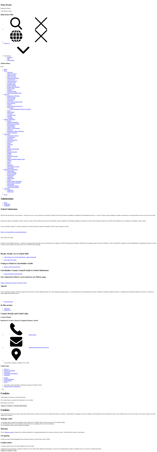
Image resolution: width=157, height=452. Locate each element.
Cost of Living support (13, 187)
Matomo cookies (9, 432)
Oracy (8, 162)
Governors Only (11, 115)
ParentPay (9, 57)
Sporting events (11, 84)
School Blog (10, 168)
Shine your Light (11, 76)
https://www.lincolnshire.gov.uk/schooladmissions (13, 232)
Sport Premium (11, 127)
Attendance (10, 177)
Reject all (3, 405)
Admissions (7, 188)
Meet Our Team (11, 97)
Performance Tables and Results (15, 131)
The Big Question (11, 91)
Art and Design (11, 137)
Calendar (9, 116)
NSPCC (9, 180)
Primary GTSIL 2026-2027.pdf (12, 267)
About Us (6, 94)
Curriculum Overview (13, 135)
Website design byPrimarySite (12, 386)
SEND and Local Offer (13, 124)
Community (10, 118)
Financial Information (12, 122)
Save (15, 450)
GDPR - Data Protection (13, 128)
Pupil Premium (11, 125)
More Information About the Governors (20, 109)
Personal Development (13, 149)
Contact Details (11, 99)
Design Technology (12, 140)
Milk (8, 59)
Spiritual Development (13, 78)
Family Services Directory (14, 183)
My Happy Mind (11, 174)
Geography (10, 141)
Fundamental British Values (14, 93)
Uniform (9, 104)
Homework (10, 165)
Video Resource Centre (13, 166)
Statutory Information (9, 119)
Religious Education (12, 156)
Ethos (5, 71)
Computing (10, 138)
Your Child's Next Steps (10, 260)
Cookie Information (9, 379)
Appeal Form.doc (8, 301)
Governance (10, 107)
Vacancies (9, 113)
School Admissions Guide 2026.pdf (13, 274)
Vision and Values (12, 73)
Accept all (9, 405)
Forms (8, 110)
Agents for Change (12, 81)
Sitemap (6, 377)
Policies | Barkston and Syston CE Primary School (14, 283)
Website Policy (8, 380)
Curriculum (7, 134)
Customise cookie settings (20, 405)
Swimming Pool (11, 82)
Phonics (9, 150)
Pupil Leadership (11, 85)
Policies (9, 121)
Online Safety (10, 178)
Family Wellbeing (11, 172)
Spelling (9, 160)
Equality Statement (12, 132)
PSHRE (9, 153)
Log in (5, 194)
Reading (9, 155)
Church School (11, 79)
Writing (9, 163)
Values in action (11, 75)
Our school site (11, 103)
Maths (8, 146)
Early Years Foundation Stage (14, 101)
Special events (11, 88)
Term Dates (10, 100)
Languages (10, 144)
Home (5, 69)
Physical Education (12, 152)
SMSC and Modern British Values (16, 159)
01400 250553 (32, 335)
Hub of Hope (10, 184)
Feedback (9, 90)
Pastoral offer (10, 175)
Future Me (10, 72)
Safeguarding (10, 171)
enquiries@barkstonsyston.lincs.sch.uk (39, 347)
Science (9, 157)
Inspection (10, 129)
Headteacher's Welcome (13, 96)
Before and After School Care (15, 106)
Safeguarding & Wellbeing (11, 169)
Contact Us (7, 43)
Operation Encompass (13, 185)
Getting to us (10, 191)
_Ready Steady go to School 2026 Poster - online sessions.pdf (20, 257)
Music (8, 147)
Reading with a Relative (13, 87)
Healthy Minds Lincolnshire (14, 181)
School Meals (10, 60)
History (9, 143)
